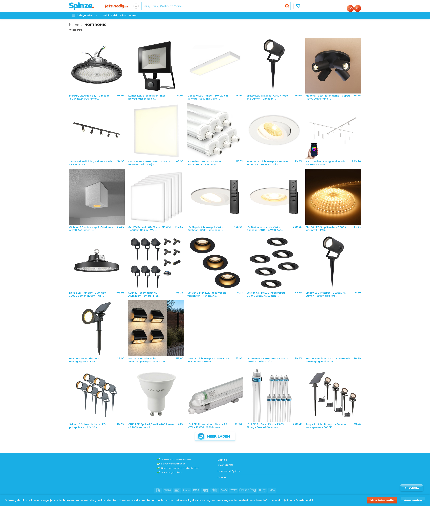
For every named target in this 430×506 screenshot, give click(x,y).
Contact (223, 477)
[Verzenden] (287, 6)
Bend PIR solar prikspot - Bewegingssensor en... (84, 360)
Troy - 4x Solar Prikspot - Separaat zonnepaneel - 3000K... (326, 426)
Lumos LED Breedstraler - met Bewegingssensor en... (146, 97)
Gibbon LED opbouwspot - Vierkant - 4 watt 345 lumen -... (91, 229)
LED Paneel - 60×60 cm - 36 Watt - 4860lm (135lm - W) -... (149, 163)
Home (74, 25)
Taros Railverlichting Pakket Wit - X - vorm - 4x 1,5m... (327, 163)
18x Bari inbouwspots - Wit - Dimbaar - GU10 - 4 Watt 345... (265, 229)
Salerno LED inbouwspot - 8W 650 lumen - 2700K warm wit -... (267, 163)
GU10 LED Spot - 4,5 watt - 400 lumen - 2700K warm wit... (151, 426)
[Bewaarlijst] (298, 6)
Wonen (132, 15)
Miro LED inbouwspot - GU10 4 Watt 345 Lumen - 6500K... (208, 360)
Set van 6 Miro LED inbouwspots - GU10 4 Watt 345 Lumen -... (267, 294)
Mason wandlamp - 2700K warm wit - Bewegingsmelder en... (328, 360)
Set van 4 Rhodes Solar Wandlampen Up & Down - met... (147, 360)
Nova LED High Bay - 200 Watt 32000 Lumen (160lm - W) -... (87, 294)
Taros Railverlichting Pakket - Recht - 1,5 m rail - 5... (91, 163)
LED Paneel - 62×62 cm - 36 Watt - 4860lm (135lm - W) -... (267, 360)
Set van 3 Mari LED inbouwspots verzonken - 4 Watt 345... (206, 294)
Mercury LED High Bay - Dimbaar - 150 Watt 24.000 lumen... (90, 97)
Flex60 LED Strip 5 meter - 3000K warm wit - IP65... (326, 229)
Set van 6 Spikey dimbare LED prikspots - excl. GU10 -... (87, 426)
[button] (136, 6)
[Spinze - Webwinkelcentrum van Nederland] (84, 6)
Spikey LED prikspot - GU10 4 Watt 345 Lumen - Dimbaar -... (267, 97)
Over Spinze (225, 464)
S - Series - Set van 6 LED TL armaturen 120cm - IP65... (204, 163)
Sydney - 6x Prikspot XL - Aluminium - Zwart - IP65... (144, 294)
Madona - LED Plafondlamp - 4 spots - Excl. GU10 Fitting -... (328, 97)
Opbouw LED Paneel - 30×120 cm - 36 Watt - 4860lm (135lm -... (208, 97)
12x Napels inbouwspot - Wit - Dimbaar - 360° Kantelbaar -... (205, 229)
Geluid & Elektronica (114, 15)
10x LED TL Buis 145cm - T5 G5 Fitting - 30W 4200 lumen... (265, 426)
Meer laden (218, 436)
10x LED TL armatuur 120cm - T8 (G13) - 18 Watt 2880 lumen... (207, 426)
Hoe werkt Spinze (229, 471)
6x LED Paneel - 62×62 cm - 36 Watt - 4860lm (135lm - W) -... (150, 229)
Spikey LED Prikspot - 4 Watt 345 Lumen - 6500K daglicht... (326, 294)
